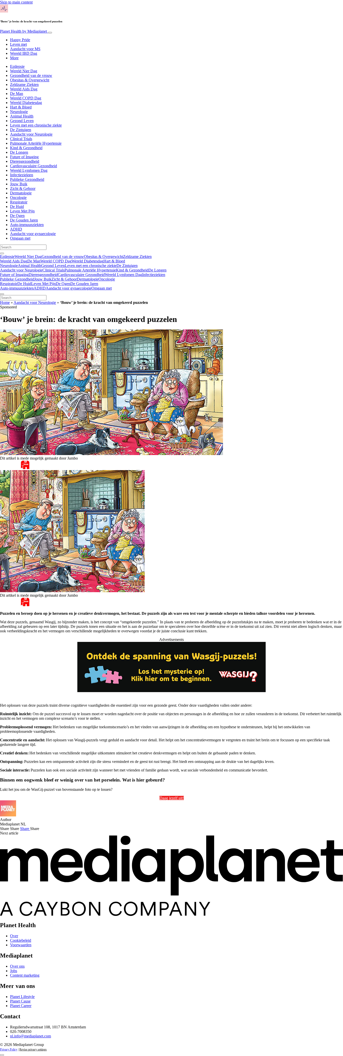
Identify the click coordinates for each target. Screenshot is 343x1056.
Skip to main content (16, 2)
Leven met (18, 44)
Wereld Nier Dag (23, 71)
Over (14, 936)
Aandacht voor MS (25, 49)
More (14, 58)
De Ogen (17, 215)
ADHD (16, 229)
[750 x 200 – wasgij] (171, 691)
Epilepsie (17, 66)
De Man (16, 93)
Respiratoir (18, 202)
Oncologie (18, 197)
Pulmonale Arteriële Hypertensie (36, 143)
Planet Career (20, 1006)
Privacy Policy (8, 1049)
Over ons (17, 966)
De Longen (19, 152)
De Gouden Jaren (24, 220)
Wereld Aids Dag (23, 89)
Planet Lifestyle (22, 996)
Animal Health (21, 116)
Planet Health (23, 31)
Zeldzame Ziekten (24, 84)
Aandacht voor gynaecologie (33, 234)
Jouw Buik (18, 184)
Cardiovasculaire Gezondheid (33, 166)
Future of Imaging (24, 157)
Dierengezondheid (24, 161)
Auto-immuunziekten (27, 225)
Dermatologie (21, 193)
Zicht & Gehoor (22, 188)
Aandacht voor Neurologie (31, 134)
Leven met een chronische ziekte (36, 125)
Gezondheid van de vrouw (31, 75)
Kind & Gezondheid (26, 148)
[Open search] (2, 253)
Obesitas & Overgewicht (29, 80)
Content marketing (24, 975)
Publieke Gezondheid (27, 179)
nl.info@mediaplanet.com (30, 1036)
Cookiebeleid (20, 940)
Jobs (13, 971)
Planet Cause (20, 1001)
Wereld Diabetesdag (26, 102)
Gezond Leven (22, 121)
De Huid (17, 206)
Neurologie (19, 111)
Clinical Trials (21, 139)
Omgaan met (20, 238)
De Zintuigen (20, 130)
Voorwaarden (20, 945)
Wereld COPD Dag (25, 98)
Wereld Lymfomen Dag (28, 170)
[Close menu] (2, 294)
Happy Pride (20, 40)
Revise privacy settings (33, 1049)
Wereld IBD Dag (23, 53)
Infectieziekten (21, 175)
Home (5, 302)
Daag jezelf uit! (171, 798)
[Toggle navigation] (50, 32)
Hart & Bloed (21, 107)
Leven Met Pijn (22, 211)
